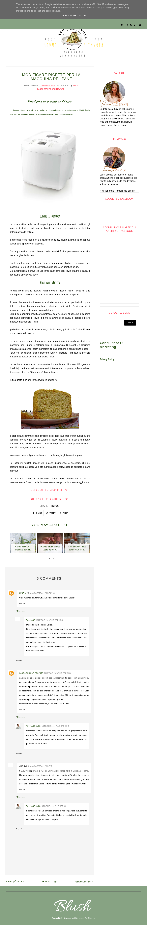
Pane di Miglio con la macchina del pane (50, 499)
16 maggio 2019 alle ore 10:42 (49, 620)
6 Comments (62, 86)
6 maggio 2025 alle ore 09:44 (55, 806)
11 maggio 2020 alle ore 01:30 (57, 673)
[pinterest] (131, 25)
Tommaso (30, 620)
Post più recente (16, 881)
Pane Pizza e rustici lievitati (50, 89)
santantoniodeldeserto (31, 673)
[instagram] (122, 25)
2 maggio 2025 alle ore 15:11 (41, 766)
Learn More (69, 15)
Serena (22, 593)
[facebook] (127, 25)
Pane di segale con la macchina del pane (49, 490)
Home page (51, 881)
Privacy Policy (107, 359)
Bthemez (91, 918)
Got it (82, 15)
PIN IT (65, 513)
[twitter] (135, 25)
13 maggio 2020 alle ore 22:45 (55, 726)
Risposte (21, 611)
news (75, 86)
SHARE (38, 513)
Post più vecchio (83, 881)
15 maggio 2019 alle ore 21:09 (41, 593)
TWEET (52, 513)
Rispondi (22, 603)
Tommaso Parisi (33, 726)
